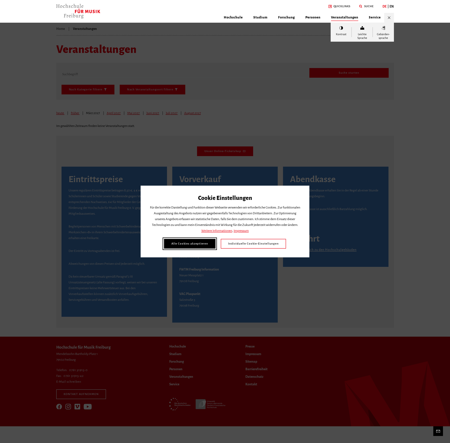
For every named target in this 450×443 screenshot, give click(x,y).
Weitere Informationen (216, 230)
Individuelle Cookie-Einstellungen (253, 243)
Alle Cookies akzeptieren (189, 243)
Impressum (241, 230)
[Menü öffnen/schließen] (389, 18)
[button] (340, 6)
